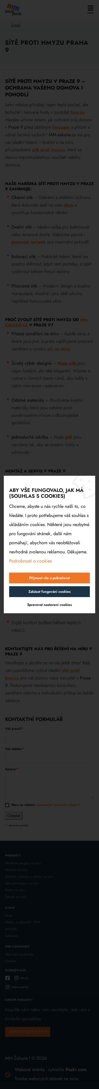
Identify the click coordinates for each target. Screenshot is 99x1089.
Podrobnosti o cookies (30, 561)
